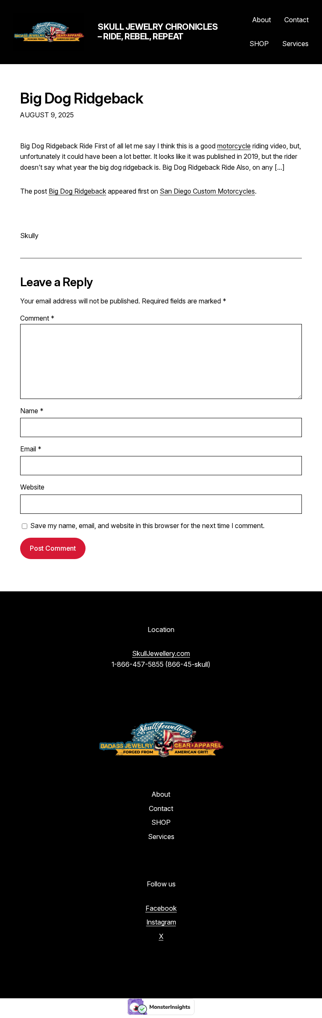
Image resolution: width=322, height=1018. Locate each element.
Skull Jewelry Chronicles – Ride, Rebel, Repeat (158, 31)
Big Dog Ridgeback (81, 98)
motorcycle (234, 146)
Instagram (161, 922)
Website (32, 487)
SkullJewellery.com (161, 653)
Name (32, 411)
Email (31, 449)
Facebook (161, 908)
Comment (37, 318)
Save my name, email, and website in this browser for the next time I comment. (147, 526)
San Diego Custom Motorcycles (207, 191)
